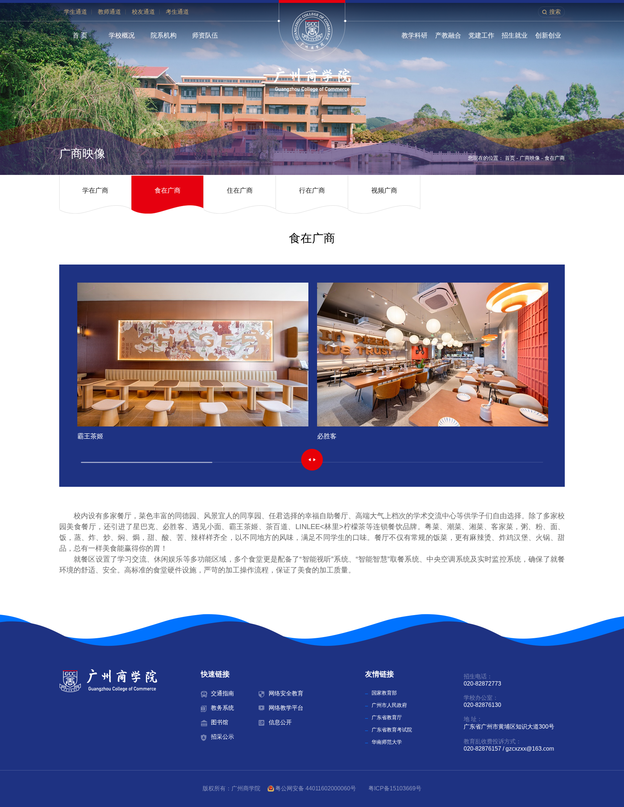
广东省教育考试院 (392, 730)
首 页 (80, 35)
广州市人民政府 (389, 705)
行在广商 (312, 190)
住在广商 (240, 190)
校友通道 (143, 12)
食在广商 (555, 158)
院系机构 (164, 35)
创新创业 (548, 35)
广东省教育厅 (387, 717)
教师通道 (109, 12)
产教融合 (448, 35)
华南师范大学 (387, 742)
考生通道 (177, 12)
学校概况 (122, 35)
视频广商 (384, 190)
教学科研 (415, 35)
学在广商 (95, 190)
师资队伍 (205, 35)
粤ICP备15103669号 (394, 788)
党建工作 (481, 35)
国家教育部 (384, 693)
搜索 (555, 12)
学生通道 (75, 12)
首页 (510, 158)
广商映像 (530, 158)
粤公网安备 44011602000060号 (316, 788)
